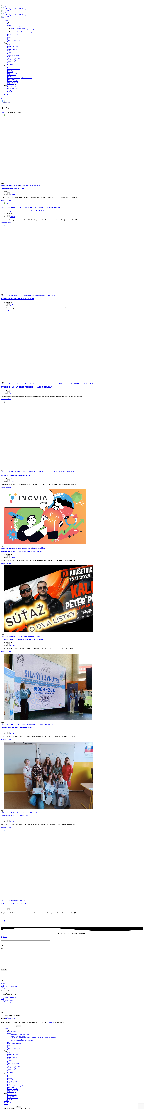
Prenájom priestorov (12, 90)
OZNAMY (86, 383)
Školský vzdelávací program (14, 40)
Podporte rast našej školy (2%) (9, 986)
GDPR (2, 999)
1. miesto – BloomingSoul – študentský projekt (16, 727)
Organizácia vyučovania (13, 69)
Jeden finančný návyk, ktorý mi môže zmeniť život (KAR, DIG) (22, 211)
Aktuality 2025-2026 (6, 185)
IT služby (9, 91)
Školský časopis (11, 84)
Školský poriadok (12, 45)
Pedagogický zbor (12, 73)
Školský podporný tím (13, 55)
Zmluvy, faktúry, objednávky (8, 997)
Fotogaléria (10, 72)
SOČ (8, 63)
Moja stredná (10, 37)
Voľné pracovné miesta (7, 988)
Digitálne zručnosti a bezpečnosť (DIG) (22, 207)
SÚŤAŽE (22, 185)
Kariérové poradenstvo (13, 57)
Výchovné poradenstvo (13, 58)
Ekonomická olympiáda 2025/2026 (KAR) (15, 475)
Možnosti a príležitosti (13, 38)
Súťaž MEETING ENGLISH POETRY (14, 816)
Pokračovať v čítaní (6, 200)
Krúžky (9, 54)
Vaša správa (4, 966)
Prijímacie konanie (12, 23)
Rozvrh (9, 67)
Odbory (9, 25)
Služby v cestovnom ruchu (18, 28)
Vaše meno (3, 942)
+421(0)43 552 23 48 (11, 1018)
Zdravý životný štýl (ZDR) (33, 185)
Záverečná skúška (12, 49)
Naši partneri (4, 985)
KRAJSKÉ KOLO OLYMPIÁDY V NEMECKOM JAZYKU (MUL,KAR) (27, 387)
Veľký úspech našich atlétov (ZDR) (12, 188)
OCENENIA (15, 185)
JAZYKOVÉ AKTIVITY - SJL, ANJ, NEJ (23, 383)
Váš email (3, 946)
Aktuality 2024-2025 (6, 724)
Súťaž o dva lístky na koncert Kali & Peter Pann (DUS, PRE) (22, 639)
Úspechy (9, 41)
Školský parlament (12, 51)
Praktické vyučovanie (13, 46)
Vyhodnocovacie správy (7, 1000)
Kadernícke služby (12, 87)
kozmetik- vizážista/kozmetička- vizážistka (22, 32)
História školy (11, 79)
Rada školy (10, 76)
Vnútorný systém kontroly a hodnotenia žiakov (19, 78)
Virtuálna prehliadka (12, 81)
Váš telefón (4, 949)
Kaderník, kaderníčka (16, 31)
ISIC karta (10, 64)
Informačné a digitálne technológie (20, 26)
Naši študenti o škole (12, 82)
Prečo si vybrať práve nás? (14, 35)
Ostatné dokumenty (6, 1002)
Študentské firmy (11, 75)
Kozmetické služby (12, 88)
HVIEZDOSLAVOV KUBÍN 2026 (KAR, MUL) (17, 299)
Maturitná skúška (11, 48)
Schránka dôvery (11, 52)
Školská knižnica (11, 61)
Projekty (9, 70)
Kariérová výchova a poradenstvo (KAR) (45, 207)
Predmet (3, 952)
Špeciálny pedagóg (12, 60)
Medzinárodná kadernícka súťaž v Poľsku (15, 904)
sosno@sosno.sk (8, 1017)
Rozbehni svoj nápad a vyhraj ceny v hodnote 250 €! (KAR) (21, 551)
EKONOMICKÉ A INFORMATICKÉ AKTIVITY (26, 472)
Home (2, 112)
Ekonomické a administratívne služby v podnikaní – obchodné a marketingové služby (33, 29)
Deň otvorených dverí (13, 34)
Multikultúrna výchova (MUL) (43, 295)
